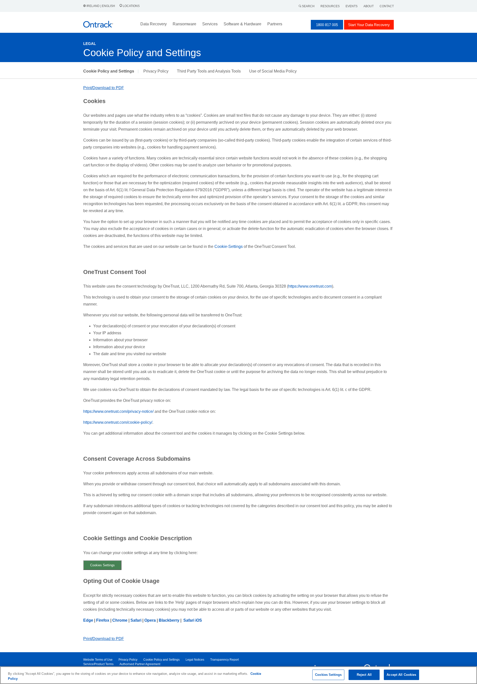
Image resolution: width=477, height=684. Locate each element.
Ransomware (184, 24)
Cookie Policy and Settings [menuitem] (161, 659)
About (368, 6)
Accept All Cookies (401, 675)
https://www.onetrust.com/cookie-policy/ (117, 422)
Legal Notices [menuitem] (195, 659)
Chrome (119, 620)
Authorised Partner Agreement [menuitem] (139, 664)
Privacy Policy (155, 71)
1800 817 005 (327, 25)
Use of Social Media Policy (273, 71)
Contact (387, 6)
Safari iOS (192, 620)
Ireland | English (101, 6)
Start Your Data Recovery (369, 25)
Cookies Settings (102, 565)
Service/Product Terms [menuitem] (98, 664)
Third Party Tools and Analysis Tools (209, 71)
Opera (150, 620)
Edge (88, 620)
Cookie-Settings (228, 246)
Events (352, 6)
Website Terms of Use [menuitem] (98, 659)
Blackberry (169, 620)
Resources (330, 6)
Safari (136, 620)
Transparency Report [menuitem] (224, 659)
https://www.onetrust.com (310, 286)
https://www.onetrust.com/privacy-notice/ (118, 411)
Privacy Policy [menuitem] (128, 659)
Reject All (364, 675)
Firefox (102, 620)
